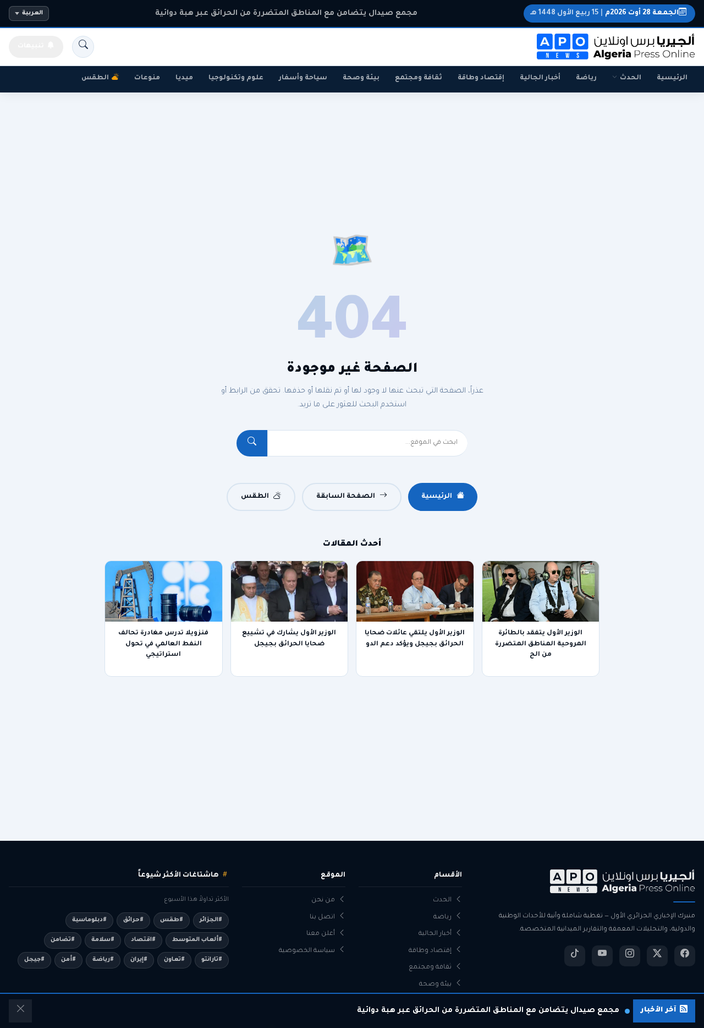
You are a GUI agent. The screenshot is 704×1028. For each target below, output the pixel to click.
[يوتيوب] (602, 955)
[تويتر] (657, 955)
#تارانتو (211, 959)
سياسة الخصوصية (307, 951)
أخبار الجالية (540, 78)
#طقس (171, 920)
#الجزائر (211, 920)
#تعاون (174, 959)
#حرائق (133, 920)
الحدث (630, 78)
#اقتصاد (143, 940)
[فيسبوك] (684, 955)
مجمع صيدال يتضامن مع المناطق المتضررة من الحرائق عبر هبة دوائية (286, 13)
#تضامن (63, 940)
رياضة (586, 78)
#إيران (138, 959)
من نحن (323, 900)
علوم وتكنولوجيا (235, 78)
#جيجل (34, 959)
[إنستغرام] (629, 955)
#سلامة (102, 940)
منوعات (147, 78)
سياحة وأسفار (303, 78)
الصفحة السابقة (345, 497)
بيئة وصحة (361, 78)
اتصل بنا (322, 917)
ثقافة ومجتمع (418, 78)
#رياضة (103, 959)
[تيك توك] (574, 955)
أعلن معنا (320, 934)
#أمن (68, 959)
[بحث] (83, 47)
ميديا (184, 78)
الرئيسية (672, 78)
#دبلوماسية (89, 920)
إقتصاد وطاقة (481, 78)
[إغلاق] (20, 1010)
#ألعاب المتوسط (197, 940)
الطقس (95, 78)
